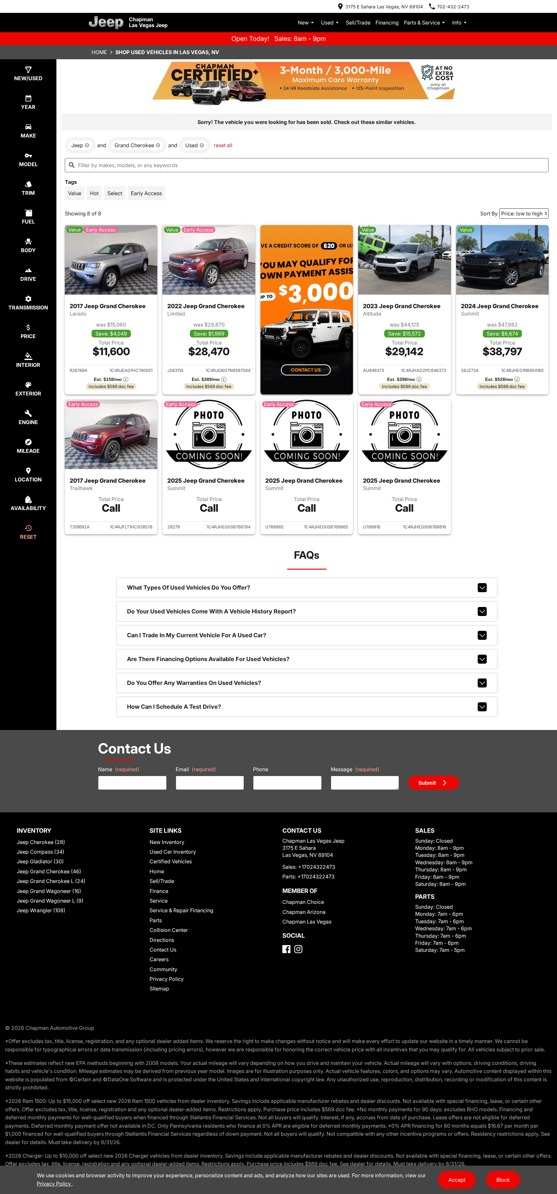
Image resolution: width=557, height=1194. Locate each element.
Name (118, 769)
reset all (223, 145)
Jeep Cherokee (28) (41, 842)
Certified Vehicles (171, 861)
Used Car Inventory (173, 851)
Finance (159, 891)
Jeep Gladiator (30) (40, 861)
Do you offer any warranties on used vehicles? (194, 682)
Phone (260, 769)
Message (355, 769)
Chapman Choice (303, 902)
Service (159, 900)
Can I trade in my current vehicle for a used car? (196, 635)
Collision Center (169, 930)
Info (457, 22)
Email (196, 769)
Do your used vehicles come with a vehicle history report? (211, 611)
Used (327, 22)
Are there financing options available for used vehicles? (208, 659)
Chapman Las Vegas (306, 921)
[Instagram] (298, 949)
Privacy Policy (167, 979)
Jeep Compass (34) (40, 851)
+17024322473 (316, 867)
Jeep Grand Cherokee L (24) (51, 881)
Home (99, 52)
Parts (156, 920)
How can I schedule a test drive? (174, 706)
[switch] (74, 193)
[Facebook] (286, 949)
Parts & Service (422, 22)
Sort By (489, 213)
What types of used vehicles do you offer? (188, 587)
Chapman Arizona (304, 912)
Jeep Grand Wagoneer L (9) (50, 900)
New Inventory (167, 842)
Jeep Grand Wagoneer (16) (49, 891)
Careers (159, 959)
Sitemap (159, 988)
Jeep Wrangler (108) (41, 910)
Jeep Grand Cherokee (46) (49, 871)
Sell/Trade (358, 22)
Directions (162, 940)
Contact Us (163, 949)
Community (163, 969)
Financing (387, 22)
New (303, 22)
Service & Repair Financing (181, 910)
